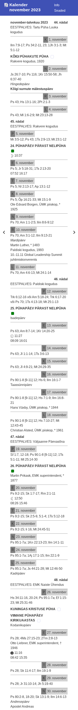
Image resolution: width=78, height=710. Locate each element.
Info (56, 5)
